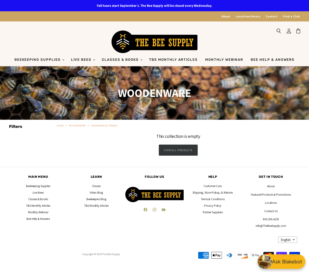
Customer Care (213, 186)
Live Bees (82, 60)
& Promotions (282, 195)
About (226, 16)
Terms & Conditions (213, 199)
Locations (271, 203)
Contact (272, 16)
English (286, 240)
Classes (96, 186)
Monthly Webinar (224, 60)
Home (60, 125)
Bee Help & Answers (273, 60)
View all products (178, 150)
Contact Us (271, 211)
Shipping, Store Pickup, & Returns (213, 193)
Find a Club (291, 16)
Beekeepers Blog (96, 199)
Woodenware (77, 125)
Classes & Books (121, 60)
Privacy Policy (212, 206)
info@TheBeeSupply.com (271, 226)
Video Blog (96, 193)
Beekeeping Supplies (38, 60)
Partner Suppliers (213, 212)
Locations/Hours (248, 16)
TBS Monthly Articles (173, 60)
